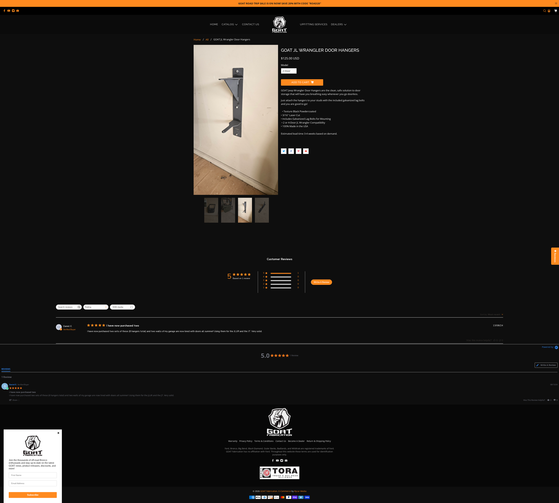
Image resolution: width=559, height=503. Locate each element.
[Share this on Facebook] (291, 151)
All (207, 39)
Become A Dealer (296, 441)
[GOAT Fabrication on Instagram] (14, 11)
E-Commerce (284, 491)
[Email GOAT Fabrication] (18, 11)
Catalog (228, 24)
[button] (14, 400)
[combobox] (95, 307)
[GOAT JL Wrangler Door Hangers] (236, 120)
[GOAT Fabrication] (279, 24)
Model (284, 65)
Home (214, 24)
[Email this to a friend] (306, 151)
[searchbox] (66, 307)
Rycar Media (300, 491)
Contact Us (250, 24)
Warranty (232, 441)
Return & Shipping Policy (319, 441)
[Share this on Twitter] (283, 151)
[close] (556, 3)
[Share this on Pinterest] (298, 151)
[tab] (546, 365)
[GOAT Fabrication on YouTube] (9, 11)
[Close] (58, 432)
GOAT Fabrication (268, 491)
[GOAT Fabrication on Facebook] (5, 11)
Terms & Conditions (264, 441)
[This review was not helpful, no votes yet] (500, 340)
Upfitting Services (313, 24)
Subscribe (32, 495)
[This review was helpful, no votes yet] (494, 340)
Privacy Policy (245, 441)
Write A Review (321, 282)
